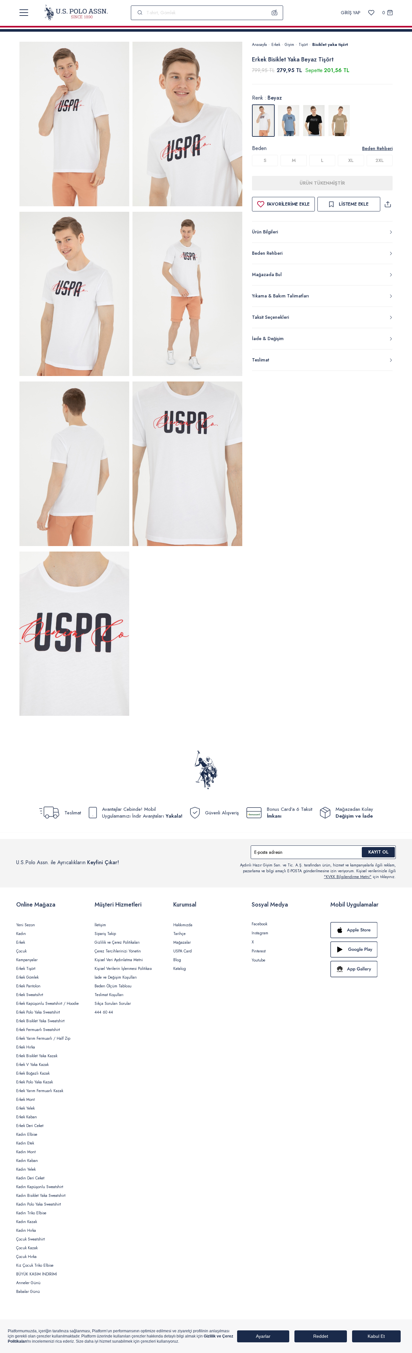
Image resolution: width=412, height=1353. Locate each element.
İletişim (100, 925)
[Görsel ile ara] (275, 13)
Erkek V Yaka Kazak (32, 1065)
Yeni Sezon (25, 925)
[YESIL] (339, 120)
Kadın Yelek (26, 1169)
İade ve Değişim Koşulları (116, 977)
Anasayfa (259, 45)
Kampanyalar (27, 960)
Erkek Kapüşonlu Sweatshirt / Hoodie (47, 1003)
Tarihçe (179, 934)
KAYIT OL (378, 852)
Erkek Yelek (25, 1108)
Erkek (275, 45)
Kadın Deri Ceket (30, 1178)
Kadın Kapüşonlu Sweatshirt (39, 1187)
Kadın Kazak (26, 1222)
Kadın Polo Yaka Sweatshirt (38, 1204)
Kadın (21, 934)
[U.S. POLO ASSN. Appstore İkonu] (363, 930)
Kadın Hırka (26, 1230)
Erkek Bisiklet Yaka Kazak (36, 1056)
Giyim (289, 45)
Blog (177, 960)
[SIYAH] (314, 120)
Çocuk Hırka (26, 1257)
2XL (379, 160)
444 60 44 (104, 1012)
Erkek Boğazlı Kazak (33, 1073)
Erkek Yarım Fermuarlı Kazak (39, 1091)
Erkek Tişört (25, 969)
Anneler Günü (28, 1283)
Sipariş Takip (105, 934)
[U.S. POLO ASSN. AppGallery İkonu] (363, 969)
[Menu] (23, 12)
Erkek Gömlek (27, 977)
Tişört (303, 45)
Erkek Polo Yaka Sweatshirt (38, 1012)
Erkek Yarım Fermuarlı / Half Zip (43, 1038)
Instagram (260, 933)
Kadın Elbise (26, 1134)
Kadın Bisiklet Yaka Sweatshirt (40, 1195)
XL (351, 160)
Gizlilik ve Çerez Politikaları (117, 942)
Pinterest (259, 951)
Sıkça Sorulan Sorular (113, 1003)
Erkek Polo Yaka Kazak (34, 1082)
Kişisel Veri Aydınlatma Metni (119, 960)
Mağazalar (182, 942)
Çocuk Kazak (27, 1248)
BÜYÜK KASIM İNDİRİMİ (36, 1274)
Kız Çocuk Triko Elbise (34, 1265)
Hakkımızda (182, 925)
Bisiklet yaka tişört (330, 45)
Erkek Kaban (26, 1117)
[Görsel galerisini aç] (74, 125)
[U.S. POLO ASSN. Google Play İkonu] (363, 949)
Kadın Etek (25, 1143)
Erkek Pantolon (28, 986)
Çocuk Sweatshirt (30, 1239)
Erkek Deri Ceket (29, 1126)
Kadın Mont (26, 1152)
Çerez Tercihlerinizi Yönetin (118, 951)
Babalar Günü (28, 1291)
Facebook (259, 924)
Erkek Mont (25, 1099)
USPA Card (182, 951)
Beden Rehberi (377, 148)
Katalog (179, 969)
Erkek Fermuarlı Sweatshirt (38, 1030)
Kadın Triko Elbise (31, 1213)
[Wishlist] (371, 13)
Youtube (258, 960)
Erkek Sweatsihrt (29, 995)
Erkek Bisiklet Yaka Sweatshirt (40, 1021)
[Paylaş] (388, 204)
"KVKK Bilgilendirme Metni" (348, 877)
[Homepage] (76, 13)
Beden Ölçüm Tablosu (113, 986)
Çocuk (21, 951)
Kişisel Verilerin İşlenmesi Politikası (123, 969)
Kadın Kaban (27, 1161)
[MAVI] (288, 120)
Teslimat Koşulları (109, 995)
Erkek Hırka (25, 1047)
